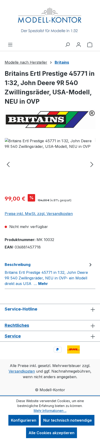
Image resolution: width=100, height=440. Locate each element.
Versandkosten (22, 371)
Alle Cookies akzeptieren (51, 432)
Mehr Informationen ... (50, 411)
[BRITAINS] (50, 119)
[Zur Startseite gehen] (50, 21)
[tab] (49, 274)
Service (13, 336)
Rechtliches (17, 325)
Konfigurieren (23, 420)
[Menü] (10, 44)
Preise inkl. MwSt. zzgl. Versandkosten (39, 213)
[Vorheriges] (8, 164)
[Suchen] (67, 44)
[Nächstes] (91, 164)
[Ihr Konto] (78, 44)
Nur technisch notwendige (67, 420)
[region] (50, 164)
